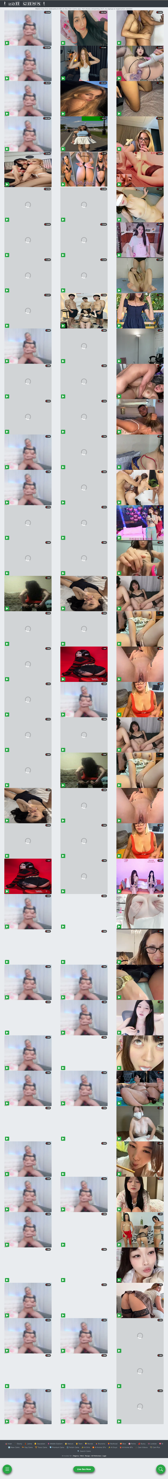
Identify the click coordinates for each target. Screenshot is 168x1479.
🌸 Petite (132, 1444)
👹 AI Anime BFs (126, 1447)
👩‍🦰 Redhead (112, 1444)
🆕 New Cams (14, 1447)
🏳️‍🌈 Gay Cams (27, 1447)
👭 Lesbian (152, 1444)
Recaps (87, 1456)
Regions (76, 1456)
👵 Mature (69, 1444)
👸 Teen (79, 1444)
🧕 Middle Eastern (55, 1444)
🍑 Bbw (123, 1444)
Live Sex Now (84, 1469)
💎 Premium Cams (56, 1447)
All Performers (96, 1456)
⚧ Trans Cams (41, 1447)
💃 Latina (28, 1444)
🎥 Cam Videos (141, 1447)
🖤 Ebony (18, 1444)
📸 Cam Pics (155, 1447)
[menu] (7, 1469)
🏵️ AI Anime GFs (99, 1447)
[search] (160, 1469)
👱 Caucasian (39, 1444)
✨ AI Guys (112, 1447)
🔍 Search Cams (84, 1451)
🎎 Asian (8, 1444)
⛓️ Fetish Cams (73, 1447)
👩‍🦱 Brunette (100, 1444)
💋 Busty (141, 1444)
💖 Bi (161, 1444)
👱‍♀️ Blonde (89, 1444)
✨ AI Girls (86, 1447)
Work (82, 1456)
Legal (104, 1456)
